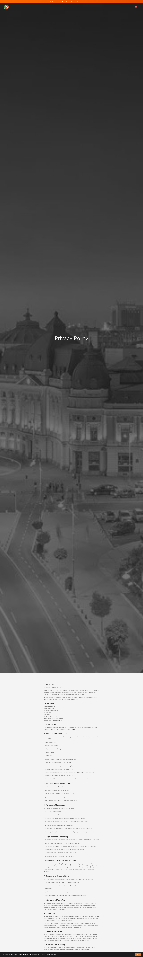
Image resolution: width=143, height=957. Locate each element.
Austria (139, 6)
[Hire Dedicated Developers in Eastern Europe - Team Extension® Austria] (7, 7)
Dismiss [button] (138, 954)
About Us (15, 7)
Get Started (123, 7)
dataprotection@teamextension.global (64, 729)
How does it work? (34, 7)
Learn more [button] (54, 954)
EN (131, 6)
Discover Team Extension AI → (84, 1)
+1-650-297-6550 (53, 716)
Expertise (23, 7)
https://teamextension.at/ (56, 720)
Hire (50, 7)
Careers (44, 7)
